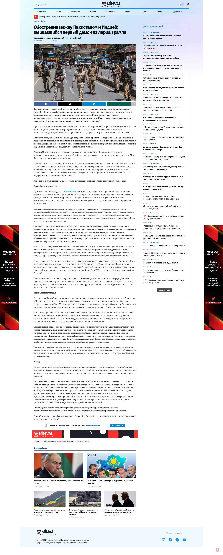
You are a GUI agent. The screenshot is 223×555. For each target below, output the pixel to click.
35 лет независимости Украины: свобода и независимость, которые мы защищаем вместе (162, 68)
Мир (152, 75)
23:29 (146, 250)
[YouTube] (184, 540)
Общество (75, 12)
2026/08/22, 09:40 (95, 486)
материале (71, 191)
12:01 (146, 114)
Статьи (58, 12)
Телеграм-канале (93, 425)
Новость (153, 154)
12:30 (146, 104)
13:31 (146, 75)
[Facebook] (177, 540)
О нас (169, 533)
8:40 (146, 32)
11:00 (146, 144)
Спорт (144, 12)
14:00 (146, 52)
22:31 (146, 277)
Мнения (153, 62)
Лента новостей (153, 26)
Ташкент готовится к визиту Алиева (159, 263)
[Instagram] (163, 540)
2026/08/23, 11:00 (42, 486)
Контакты (178, 533)
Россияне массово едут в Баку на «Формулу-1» (164, 246)
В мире (93, 12)
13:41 (146, 62)
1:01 (145, 193)
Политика (41, 12)
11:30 (146, 134)
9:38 (146, 163)
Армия (159, 12)
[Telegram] (170, 540)
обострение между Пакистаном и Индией (58, 441)
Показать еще (164, 290)
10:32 (146, 154)
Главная (36, 21)
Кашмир (37, 441)
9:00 (146, 183)
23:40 (146, 242)
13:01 (146, 84)
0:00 (146, 232)
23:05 (146, 267)
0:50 (146, 203)
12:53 (146, 94)
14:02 (146, 42)
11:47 (146, 124)
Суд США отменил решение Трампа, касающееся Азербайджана (67, 17)
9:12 (145, 173)
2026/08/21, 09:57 (77, 517)
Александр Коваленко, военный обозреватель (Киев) (57, 38)
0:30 (146, 213)
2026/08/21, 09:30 (113, 515)
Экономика (110, 12)
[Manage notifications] (217, 550)
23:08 (146, 259)
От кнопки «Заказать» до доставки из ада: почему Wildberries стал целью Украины (83, 512)
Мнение (128, 12)
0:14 (145, 223)
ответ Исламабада (82, 441)
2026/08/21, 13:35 (41, 515)
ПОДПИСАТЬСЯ (117, 426)
